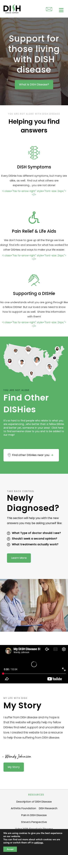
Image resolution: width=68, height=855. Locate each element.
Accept (10, 849)
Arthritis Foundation (23, 808)
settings (38, 842)
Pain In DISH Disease (34, 815)
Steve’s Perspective (34, 822)
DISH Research (48, 808)
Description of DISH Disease (34, 801)
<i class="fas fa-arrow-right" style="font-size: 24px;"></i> (34, 192)
